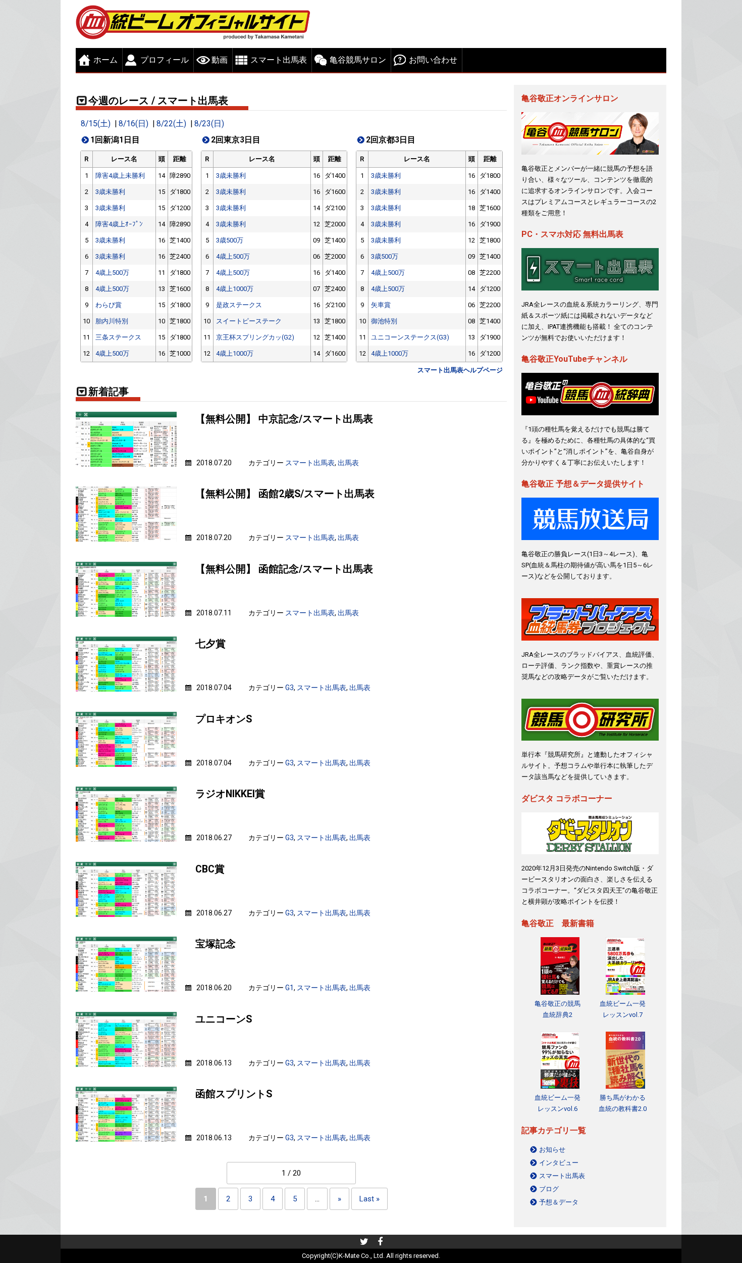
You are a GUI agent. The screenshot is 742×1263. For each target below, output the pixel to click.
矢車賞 (381, 305)
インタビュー (558, 1163)
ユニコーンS (223, 1019)
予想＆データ (558, 1202)
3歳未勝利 (110, 192)
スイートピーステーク (249, 321)
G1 (289, 988)
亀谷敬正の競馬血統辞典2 (557, 1009)
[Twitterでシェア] (364, 1242)
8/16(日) (133, 123)
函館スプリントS (233, 1094)
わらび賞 (108, 305)
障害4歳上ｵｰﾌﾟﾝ (119, 224)
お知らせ (552, 1149)
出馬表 (348, 463)
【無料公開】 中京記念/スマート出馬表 (284, 419)
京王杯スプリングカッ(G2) (255, 337)
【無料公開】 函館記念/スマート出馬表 (284, 569)
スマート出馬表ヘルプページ (460, 370)
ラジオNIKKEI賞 (230, 794)
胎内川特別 (111, 321)
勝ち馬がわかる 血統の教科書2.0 (623, 1103)
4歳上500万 (112, 272)
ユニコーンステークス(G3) (410, 337)
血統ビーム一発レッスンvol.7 (623, 1009)
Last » (369, 1198)
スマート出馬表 (278, 60)
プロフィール (164, 60)
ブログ (549, 1189)
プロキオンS (223, 719)
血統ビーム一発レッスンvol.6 (557, 1103)
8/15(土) (96, 123)
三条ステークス (118, 337)
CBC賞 (210, 869)
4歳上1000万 (234, 289)
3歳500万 (229, 240)
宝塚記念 (215, 944)
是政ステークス (239, 305)
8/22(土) (171, 123)
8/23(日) (209, 123)
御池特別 (384, 321)
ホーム (105, 60)
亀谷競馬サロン (358, 60)
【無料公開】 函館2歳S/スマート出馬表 (285, 494)
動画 (219, 60)
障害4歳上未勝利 (120, 175)
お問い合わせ (433, 60)
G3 (289, 688)
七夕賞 (210, 644)
